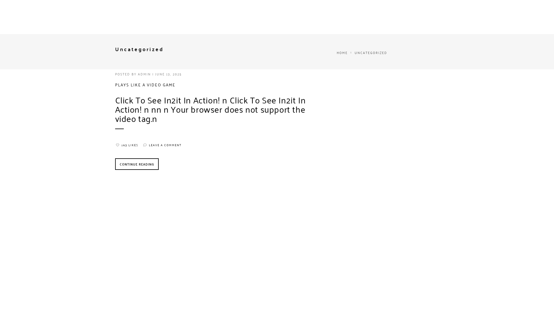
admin (144, 74)
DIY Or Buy (119, 21)
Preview (325, 21)
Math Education (208, 21)
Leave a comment (165, 145)
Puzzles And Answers (161, 21)
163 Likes (129, 145)
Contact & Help (251, 21)
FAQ (94, 21)
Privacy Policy (291, 21)
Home (74, 21)
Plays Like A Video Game (145, 84)
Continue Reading (137, 164)
